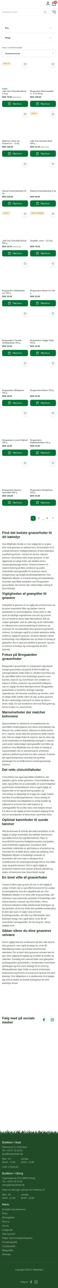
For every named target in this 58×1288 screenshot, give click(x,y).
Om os (5, 1226)
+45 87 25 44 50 (14, 1181)
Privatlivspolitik (9, 1242)
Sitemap (6, 1254)
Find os (6, 1221)
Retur (5, 1213)
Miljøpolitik (7, 1250)
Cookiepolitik (8, 1246)
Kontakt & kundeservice (14, 1209)
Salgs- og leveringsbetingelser (17, 1238)
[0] (54, 5)
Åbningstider (8, 1217)
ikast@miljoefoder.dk (12, 1154)
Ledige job (7, 1230)
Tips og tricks (8, 1234)
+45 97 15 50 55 (14, 1150)
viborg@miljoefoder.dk (13, 1185)
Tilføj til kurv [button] (17, 104)
